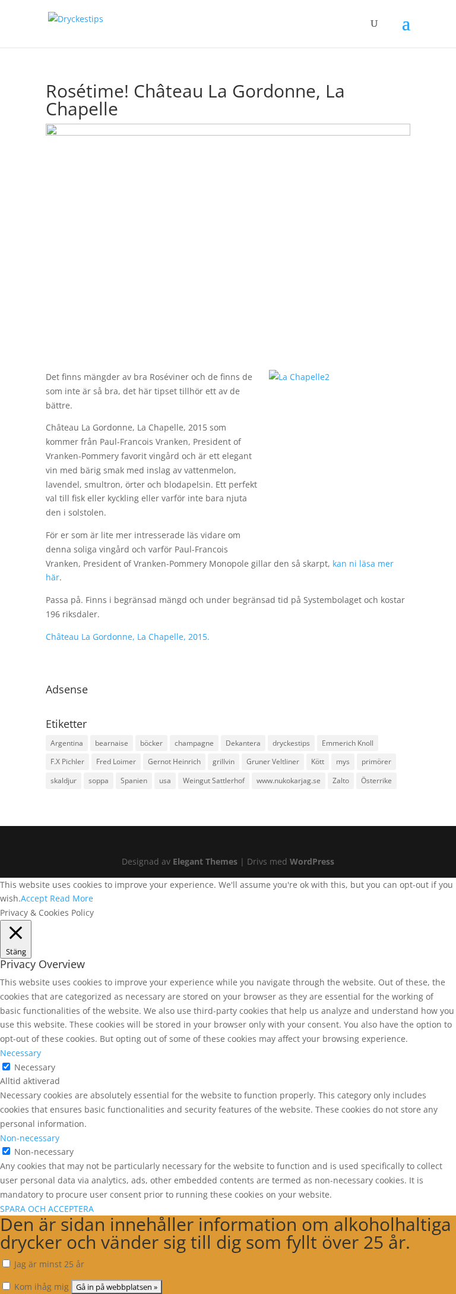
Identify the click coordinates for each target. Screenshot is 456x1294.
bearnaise (111, 743)
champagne (194, 743)
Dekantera (243, 743)
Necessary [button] (20, 1053)
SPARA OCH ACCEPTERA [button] (47, 1208)
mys (343, 761)
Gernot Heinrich (174, 761)
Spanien (134, 780)
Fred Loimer (116, 761)
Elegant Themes (205, 861)
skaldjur (63, 780)
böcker (151, 743)
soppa (98, 780)
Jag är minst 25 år (48, 1264)
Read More (71, 898)
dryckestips (291, 743)
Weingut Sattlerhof (214, 780)
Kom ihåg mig (40, 1286)
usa (165, 780)
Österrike (376, 780)
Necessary (34, 1067)
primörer (376, 761)
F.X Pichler (67, 761)
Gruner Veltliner (272, 761)
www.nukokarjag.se (288, 780)
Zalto (340, 780)
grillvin (224, 761)
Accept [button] (34, 898)
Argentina (66, 743)
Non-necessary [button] (29, 1138)
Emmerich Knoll (347, 743)
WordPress (312, 861)
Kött (317, 761)
